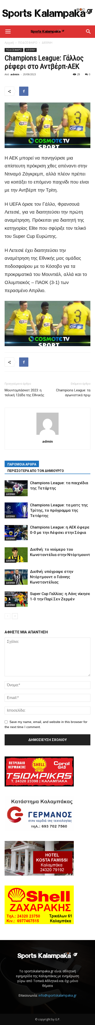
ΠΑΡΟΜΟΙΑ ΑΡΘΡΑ (21, 464)
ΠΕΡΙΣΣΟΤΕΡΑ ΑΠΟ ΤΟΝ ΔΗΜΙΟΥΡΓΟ (35, 471)
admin (14, 74)
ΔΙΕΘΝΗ (47, 43)
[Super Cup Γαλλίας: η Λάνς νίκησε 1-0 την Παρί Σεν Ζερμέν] (16, 599)
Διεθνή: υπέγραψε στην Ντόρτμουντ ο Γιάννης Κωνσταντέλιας (51, 576)
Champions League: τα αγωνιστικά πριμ (73, 392)
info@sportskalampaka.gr (58, 995)
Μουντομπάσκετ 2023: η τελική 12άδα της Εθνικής (24, 392)
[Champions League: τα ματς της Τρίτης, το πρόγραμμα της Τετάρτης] (16, 510)
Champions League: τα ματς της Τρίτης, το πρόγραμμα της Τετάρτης (59, 510)
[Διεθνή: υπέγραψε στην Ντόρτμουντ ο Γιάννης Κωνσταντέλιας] (16, 577)
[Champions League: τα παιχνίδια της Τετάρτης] (16, 488)
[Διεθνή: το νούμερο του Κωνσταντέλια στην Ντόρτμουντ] (16, 555)
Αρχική (9, 43)
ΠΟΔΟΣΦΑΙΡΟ (27, 43)
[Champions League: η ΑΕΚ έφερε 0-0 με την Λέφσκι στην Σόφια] (16, 533)
